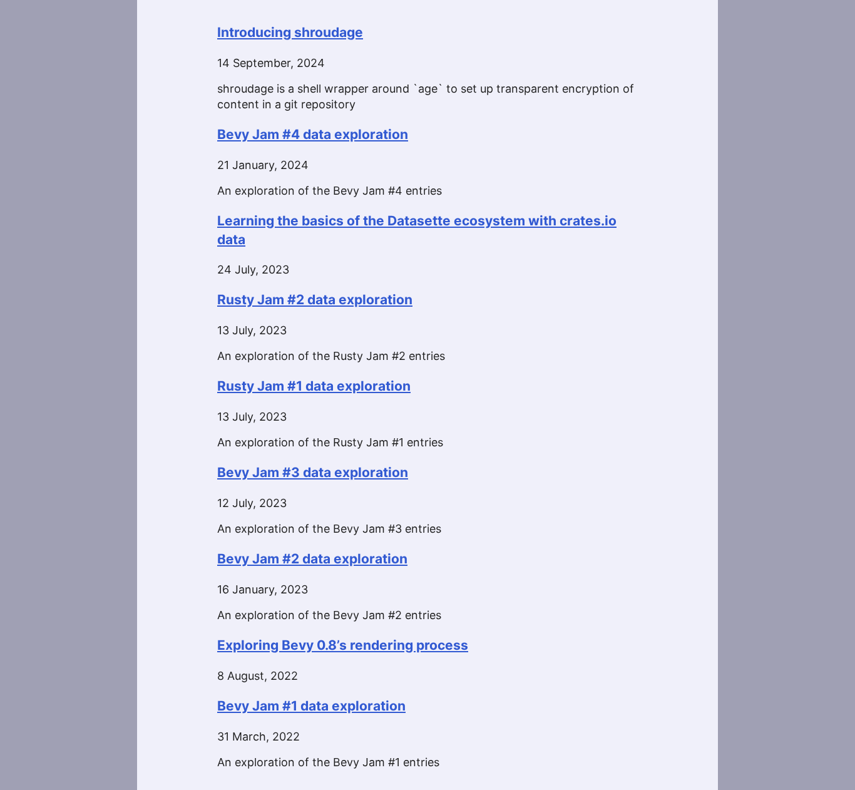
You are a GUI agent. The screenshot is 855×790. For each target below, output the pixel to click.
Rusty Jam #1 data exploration (314, 386)
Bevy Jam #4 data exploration (312, 134)
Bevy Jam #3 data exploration (312, 472)
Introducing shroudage (290, 32)
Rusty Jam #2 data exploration (314, 299)
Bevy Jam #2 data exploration (312, 559)
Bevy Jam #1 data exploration (311, 706)
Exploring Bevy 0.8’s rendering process (342, 645)
